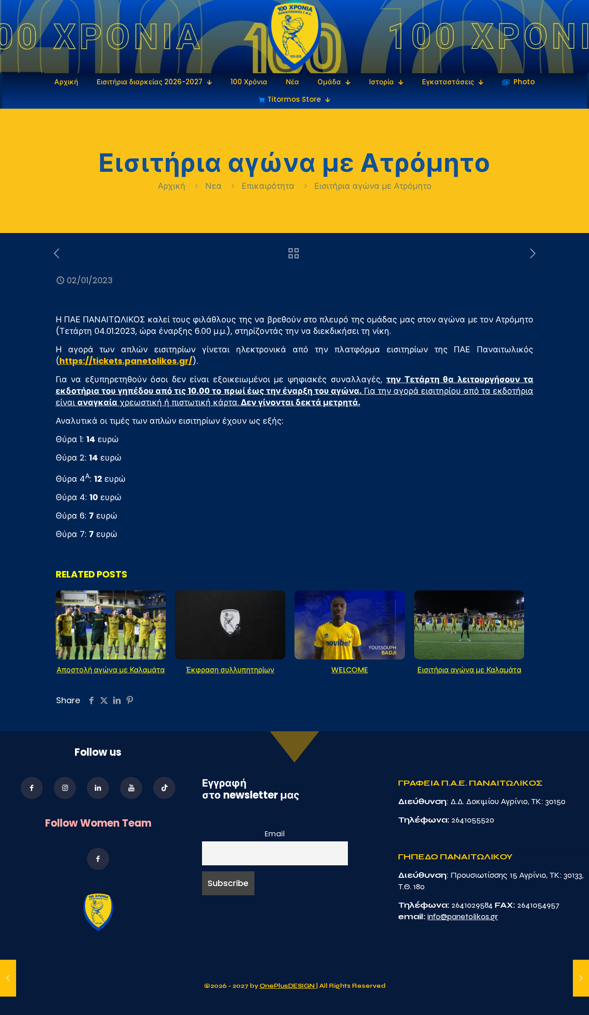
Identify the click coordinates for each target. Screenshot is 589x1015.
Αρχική (173, 186)
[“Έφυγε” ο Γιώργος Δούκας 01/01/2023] (8, 978)
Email (275, 833)
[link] (294, 36)
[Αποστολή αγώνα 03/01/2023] (581, 978)
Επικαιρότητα (268, 186)
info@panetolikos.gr (462, 916)
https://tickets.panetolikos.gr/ (125, 361)
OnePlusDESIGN (288, 986)
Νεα (213, 186)
